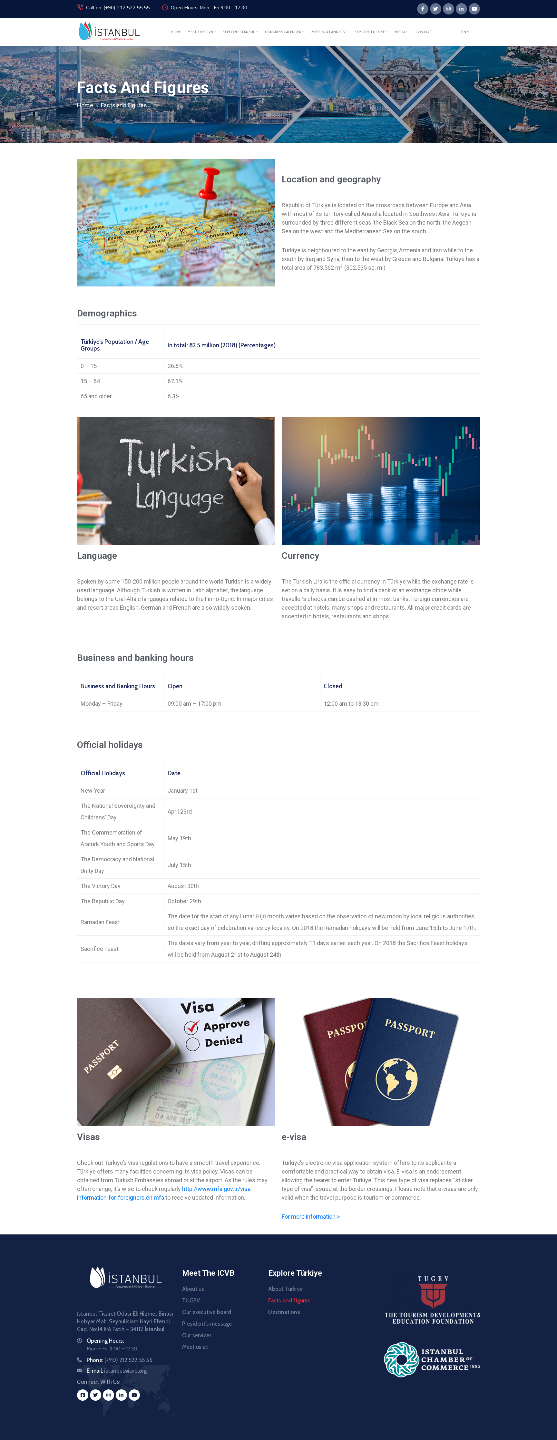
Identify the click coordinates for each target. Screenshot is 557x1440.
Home (85, 105)
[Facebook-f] (422, 8)
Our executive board (206, 1312)
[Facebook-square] (82, 1395)
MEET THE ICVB (200, 32)
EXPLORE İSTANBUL (239, 32)
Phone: (119, 1360)
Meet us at (195, 1347)
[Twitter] (435, 8)
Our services (197, 1335)
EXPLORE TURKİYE (370, 32)
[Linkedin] (461, 8)
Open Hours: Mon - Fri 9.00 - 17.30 (209, 8)
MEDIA (400, 32)
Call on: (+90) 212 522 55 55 (118, 8)
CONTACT (424, 32)
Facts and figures (289, 1300)
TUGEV (191, 1300)
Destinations (284, 1312)
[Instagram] (448, 8)
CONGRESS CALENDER (283, 32)
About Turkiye (285, 1289)
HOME (176, 32)
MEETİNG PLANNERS (328, 32)
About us (193, 1289)
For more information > (311, 1216)
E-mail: (117, 1371)
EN (463, 31)
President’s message (207, 1323)
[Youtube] (474, 8)
